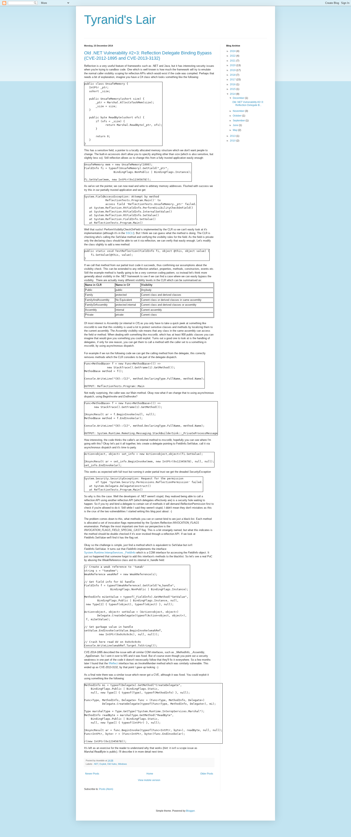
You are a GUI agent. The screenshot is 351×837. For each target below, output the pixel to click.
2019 (233, 70)
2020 (233, 65)
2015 (233, 89)
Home (149, 773)
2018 (233, 74)
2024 (233, 51)
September (239, 120)
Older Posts (206, 773)
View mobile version (149, 780)
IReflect (113, 663)
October (237, 115)
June (236, 125)
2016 (233, 84)
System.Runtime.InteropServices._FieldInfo (109, 552)
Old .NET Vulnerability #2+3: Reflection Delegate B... (248, 103)
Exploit (103, 764)
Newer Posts (92, 773)
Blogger (190, 810)
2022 (233, 55)
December (239, 98)
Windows (122, 764)
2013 (233, 136)
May (235, 130)
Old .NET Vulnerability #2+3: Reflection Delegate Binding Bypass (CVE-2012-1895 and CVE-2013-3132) (148, 55)
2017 (233, 79)
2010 (233, 140)
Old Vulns (112, 764)
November (239, 111)
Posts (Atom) (106, 789)
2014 (233, 94)
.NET (95, 764)
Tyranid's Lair (120, 19)
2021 (233, 60)
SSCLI (129, 233)
